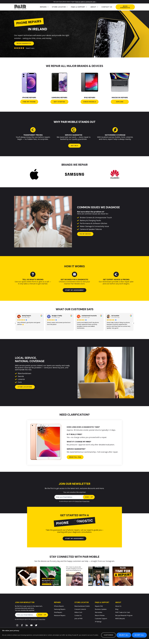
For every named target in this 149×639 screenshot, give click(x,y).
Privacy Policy (86, 501)
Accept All (139, 635)
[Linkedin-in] (26, 625)
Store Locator (59, 7)
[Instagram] (17, 625)
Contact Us (106, 7)
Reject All (123, 635)
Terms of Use (78, 501)
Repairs (43, 7)
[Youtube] (31, 625)
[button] (133, 323)
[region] (74, 633)
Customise (108, 635)
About (93, 7)
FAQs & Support (78, 7)
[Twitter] (36, 625)
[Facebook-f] (22, 625)
